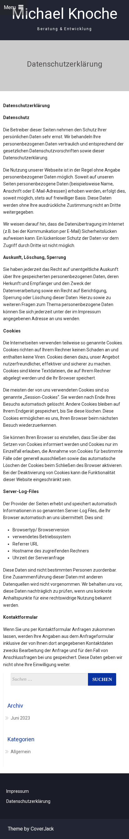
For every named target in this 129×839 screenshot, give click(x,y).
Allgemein (21, 751)
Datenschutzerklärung (28, 801)
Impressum (17, 791)
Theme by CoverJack (31, 829)
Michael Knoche (64, 14)
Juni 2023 (20, 718)
